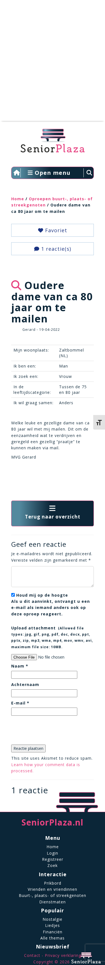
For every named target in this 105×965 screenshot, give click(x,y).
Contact (32, 955)
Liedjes (52, 925)
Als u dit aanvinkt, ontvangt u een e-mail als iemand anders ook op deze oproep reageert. (50, 604)
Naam (19, 666)
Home (17, 198)
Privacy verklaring (63, 955)
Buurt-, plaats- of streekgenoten (52, 895)
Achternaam (25, 684)
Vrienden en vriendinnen (52, 889)
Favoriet (55, 230)
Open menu (52, 172)
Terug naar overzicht (52, 516)
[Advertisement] (52, 63)
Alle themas (52, 938)
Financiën (52, 931)
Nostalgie (52, 919)
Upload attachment (52, 637)
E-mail (20, 703)
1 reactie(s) (55, 248)
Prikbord (52, 883)
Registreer (52, 859)
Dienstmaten (52, 901)
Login (52, 853)
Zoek (52, 865)
